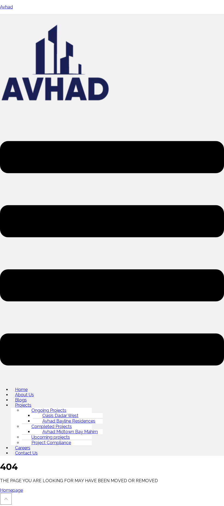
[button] (112, 254)
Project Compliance (51, 442)
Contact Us (26, 453)
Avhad (6, 7)
